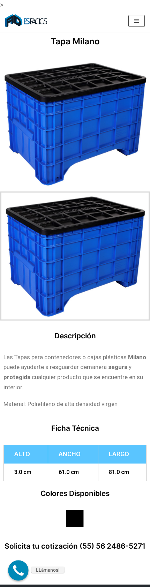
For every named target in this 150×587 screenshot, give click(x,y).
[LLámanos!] (18, 570)
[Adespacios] (26, 20)
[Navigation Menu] (136, 21)
